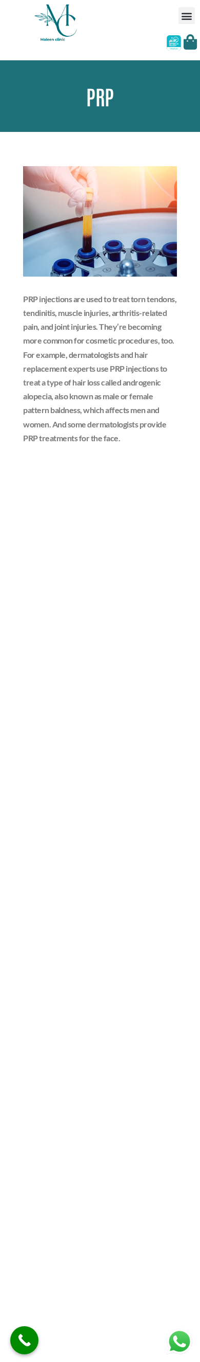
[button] (186, 15)
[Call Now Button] (24, 1340)
